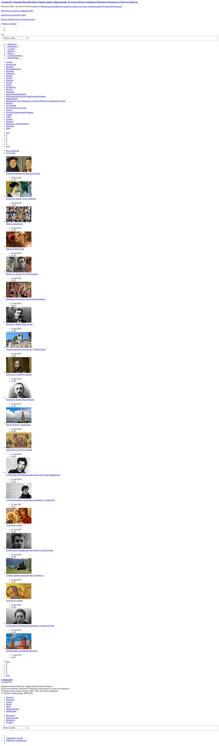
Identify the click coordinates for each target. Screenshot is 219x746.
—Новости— (12, 44)
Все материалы (12, 151)
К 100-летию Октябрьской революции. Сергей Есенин (29, 550)
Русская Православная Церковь (19, 112)
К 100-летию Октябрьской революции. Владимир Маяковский (33, 475)
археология (11, 64)
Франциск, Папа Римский (17, 124)
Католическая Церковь (16, 94)
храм (8, 128)
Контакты (10, 720)
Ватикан (9, 67)
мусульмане (11, 105)
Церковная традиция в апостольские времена (25, 299)
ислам (8, 85)
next (8, 146)
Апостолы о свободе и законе (19, 374)
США (8, 117)
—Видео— (11, 51)
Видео (9, 704)
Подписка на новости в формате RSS (17, 11)
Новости (10, 697)
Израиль (9, 80)
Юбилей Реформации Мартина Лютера (23, 173)
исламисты (11, 87)
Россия (9, 110)
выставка (10, 71)
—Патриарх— (12, 46)
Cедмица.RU (7, 680)
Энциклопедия (12, 709)
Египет (9, 78)
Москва (9, 103)
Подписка (10, 715)
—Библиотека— (13, 58)
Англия (9, 62)
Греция (9, 76)
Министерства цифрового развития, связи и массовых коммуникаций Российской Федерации (81, 6)
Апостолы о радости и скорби (19, 450)
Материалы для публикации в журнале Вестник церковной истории (35, 101)
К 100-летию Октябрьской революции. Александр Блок (30, 626)
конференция (11, 99)
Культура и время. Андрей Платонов (22, 274)
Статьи (9, 702)
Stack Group (17, 693)
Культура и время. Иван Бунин (19, 324)
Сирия (9, 115)
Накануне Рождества (15, 249)
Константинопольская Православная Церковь (26, 96)
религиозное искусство (16, 108)
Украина (9, 121)
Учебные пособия (8, 24)
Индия (9, 83)
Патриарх (10, 700)
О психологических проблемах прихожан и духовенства (30, 500)
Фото (8, 707)
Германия (10, 73)
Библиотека (11, 711)
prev (8, 133)
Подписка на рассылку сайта (13, 15)
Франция (10, 126)
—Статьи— (11, 49)
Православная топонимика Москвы (21, 651)
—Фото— (10, 53)
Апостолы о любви (14, 600)
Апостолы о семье (14, 525)
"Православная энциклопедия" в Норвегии (25, 575)
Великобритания (13, 69)
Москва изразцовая (14, 224)
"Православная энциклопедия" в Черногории (25, 349)
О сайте (9, 722)
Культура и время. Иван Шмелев (20, 400)
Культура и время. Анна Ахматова (21, 199)
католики (10, 92)
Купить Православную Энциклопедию (18, 19)
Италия (9, 89)
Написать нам (12, 718)
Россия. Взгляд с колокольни (18, 425)
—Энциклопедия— (14, 55)
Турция (9, 119)
